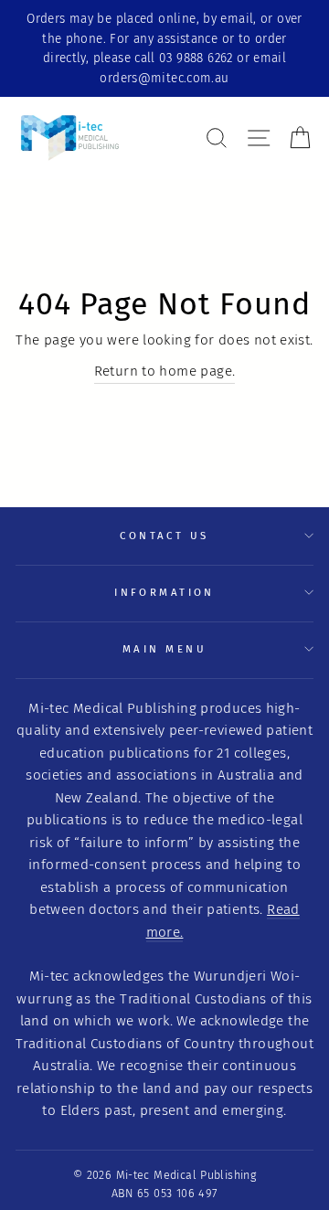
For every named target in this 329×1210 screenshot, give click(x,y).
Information (164, 592)
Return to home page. (165, 371)
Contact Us (164, 535)
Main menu (164, 648)
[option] (164, 48)
